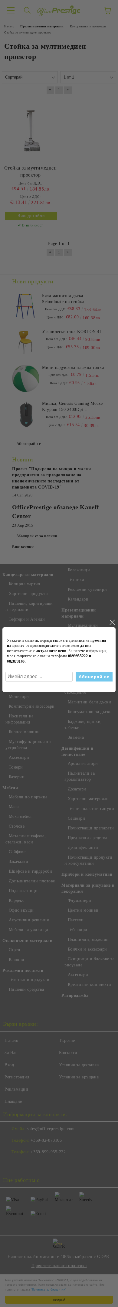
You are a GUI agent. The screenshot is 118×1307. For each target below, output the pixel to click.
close (112, 622)
